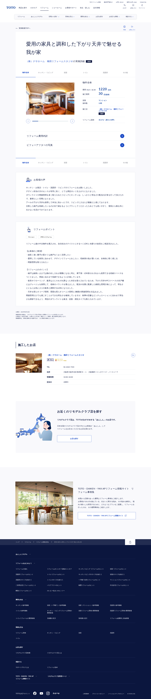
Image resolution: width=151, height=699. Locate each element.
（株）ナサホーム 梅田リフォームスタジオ (49, 61)
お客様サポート (71, 8)
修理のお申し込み (132, 2)
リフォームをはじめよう (24, 563)
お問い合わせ (119, 2)
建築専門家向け (108, 2)
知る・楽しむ (85, 8)
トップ (17, 542)
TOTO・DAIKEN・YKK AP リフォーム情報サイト (25, 678)
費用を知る (19, 599)
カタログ (33, 8)
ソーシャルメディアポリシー (116, 693)
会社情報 (96, 8)
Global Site (143, 2)
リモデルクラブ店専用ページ (57, 676)
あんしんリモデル (21, 554)
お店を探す (74, 438)
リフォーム (44, 8)
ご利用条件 (86, 693)
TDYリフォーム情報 (95, 2)
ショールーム (57, 8)
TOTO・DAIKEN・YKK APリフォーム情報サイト (105, 516)
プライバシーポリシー (98, 693)
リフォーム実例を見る (42, 542)
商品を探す (23, 8)
